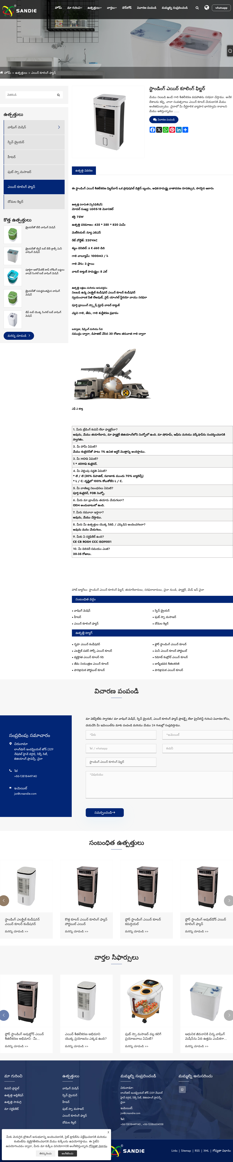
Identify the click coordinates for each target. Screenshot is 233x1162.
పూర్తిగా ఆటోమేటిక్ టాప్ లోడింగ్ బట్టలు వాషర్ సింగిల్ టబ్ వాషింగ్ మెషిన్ (44, 271)
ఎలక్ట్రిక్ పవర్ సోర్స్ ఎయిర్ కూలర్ (93, 651)
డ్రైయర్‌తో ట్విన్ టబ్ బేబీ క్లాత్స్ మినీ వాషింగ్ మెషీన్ (43, 250)
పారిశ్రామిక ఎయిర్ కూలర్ (169, 670)
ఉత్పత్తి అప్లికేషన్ (13, 1095)
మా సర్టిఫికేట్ (11, 1109)
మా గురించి (73, 8)
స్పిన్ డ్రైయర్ (16, 142)
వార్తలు (111, 8)
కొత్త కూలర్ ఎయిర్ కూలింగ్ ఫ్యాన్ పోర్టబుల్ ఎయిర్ (86, 921)
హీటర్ (12, 157)
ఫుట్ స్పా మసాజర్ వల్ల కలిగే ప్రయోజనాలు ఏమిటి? (143, 1036)
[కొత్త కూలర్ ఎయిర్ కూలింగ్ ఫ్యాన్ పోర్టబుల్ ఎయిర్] (86, 886)
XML (206, 1151)
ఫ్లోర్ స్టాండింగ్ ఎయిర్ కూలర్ (170, 644)
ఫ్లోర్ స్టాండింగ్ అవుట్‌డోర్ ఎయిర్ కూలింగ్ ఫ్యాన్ (205, 921)
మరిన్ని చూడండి (17, 336)
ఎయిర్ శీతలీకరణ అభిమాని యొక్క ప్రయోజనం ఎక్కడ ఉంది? (86, 1036)
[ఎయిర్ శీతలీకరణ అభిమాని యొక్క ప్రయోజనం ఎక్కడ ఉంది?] (86, 1001)
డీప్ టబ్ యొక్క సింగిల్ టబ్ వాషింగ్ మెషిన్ (43, 314)
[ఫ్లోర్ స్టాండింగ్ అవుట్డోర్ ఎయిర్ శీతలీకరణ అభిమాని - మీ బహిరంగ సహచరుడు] (26, 1001)
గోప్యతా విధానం (222, 1151)
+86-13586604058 (153, 1124)
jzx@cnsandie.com (25, 794)
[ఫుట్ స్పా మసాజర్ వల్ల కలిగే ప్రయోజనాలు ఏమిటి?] (146, 1001)
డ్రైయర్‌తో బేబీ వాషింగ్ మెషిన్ (40, 227)
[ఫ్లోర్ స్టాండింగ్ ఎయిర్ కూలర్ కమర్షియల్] (146, 886)
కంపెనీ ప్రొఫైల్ (11, 1088)
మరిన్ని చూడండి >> (16, 931)
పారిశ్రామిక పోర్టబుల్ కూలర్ (89, 670)
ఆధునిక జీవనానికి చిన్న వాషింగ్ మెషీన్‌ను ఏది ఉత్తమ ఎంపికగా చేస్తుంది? (205, 1036)
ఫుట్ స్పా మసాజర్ (19, 172)
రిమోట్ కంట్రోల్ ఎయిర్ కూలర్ (171, 657)
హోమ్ (58, 8)
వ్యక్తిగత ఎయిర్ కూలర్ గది (89, 657)
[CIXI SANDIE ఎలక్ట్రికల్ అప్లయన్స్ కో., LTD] (19, 10)
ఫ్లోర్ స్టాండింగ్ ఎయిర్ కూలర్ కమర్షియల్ (143, 921)
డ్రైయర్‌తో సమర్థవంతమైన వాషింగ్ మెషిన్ (42, 292)
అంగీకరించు (67, 1153)
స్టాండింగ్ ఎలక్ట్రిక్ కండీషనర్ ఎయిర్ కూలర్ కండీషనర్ (22, 921)
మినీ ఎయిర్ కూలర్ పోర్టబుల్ (171, 651)
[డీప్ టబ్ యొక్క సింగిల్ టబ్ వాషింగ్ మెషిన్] (13, 319)
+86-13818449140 (25, 776)
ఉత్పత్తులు (94, 8)
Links (174, 1151)
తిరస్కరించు (46, 1153)
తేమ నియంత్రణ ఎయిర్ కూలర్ (91, 664)
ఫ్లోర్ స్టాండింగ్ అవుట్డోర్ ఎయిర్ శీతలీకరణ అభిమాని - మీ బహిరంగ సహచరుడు (24, 1036)
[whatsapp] (182, 1089)
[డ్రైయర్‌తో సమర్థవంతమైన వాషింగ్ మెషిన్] (13, 298)
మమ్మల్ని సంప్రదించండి (175, 8)
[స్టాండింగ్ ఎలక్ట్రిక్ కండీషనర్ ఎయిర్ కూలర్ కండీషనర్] (26, 886)
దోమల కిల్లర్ (15, 202)
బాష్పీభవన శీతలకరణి (167, 664)
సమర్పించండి (104, 812)
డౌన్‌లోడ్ (127, 8)
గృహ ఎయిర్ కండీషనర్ (87, 644)
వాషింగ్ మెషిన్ (17, 127)
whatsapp (221, 8)
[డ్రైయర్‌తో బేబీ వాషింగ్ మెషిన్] (13, 234)
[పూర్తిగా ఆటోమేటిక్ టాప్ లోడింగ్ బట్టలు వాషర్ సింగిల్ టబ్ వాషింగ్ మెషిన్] (13, 277)
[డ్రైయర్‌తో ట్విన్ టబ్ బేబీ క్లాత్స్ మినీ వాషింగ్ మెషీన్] (13, 255)
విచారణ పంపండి (146, 8)
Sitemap (186, 1151)
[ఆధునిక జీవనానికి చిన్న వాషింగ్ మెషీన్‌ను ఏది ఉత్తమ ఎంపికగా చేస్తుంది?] (206, 1001)
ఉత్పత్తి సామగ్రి (12, 1102)
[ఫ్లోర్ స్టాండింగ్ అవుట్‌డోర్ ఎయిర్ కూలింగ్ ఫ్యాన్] (206, 886)
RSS (197, 1151)
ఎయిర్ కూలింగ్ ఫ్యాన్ (43, 73)
